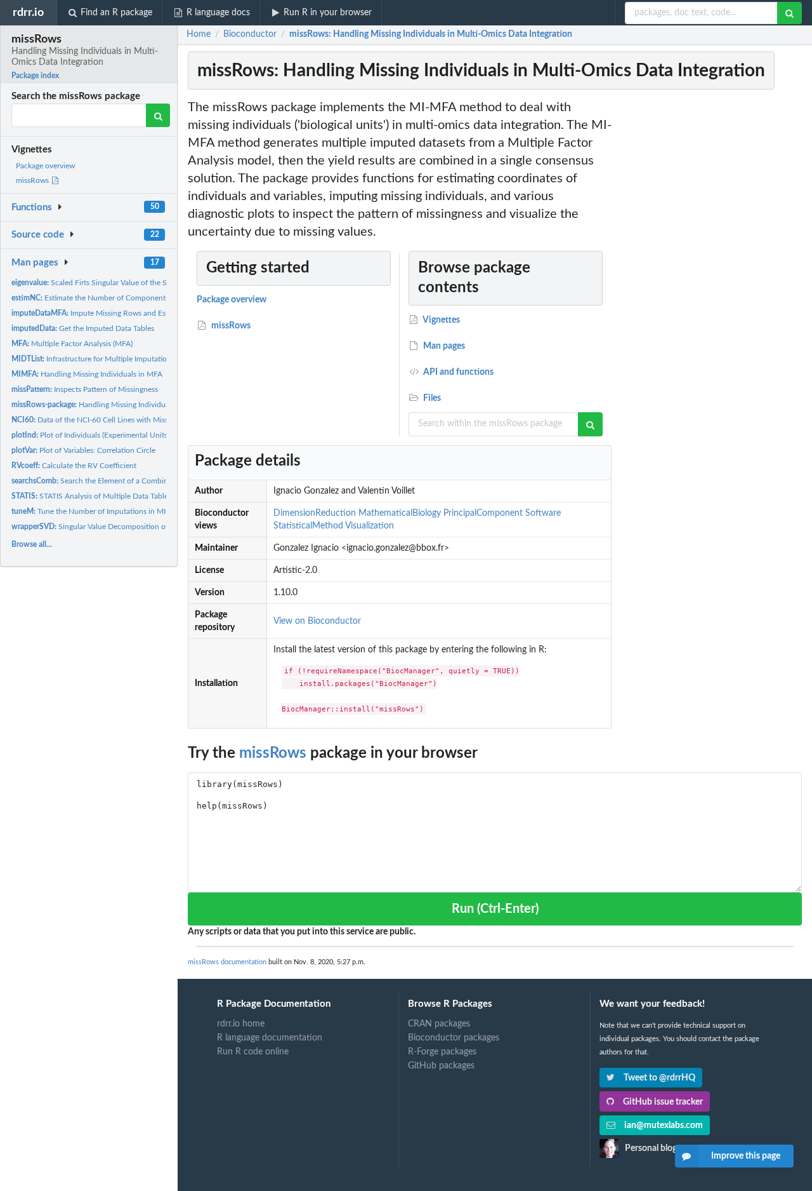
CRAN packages (439, 1023)
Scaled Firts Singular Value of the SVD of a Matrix (113, 282)
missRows (33, 180)
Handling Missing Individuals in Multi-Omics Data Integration (146, 404)
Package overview (45, 166)
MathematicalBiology (399, 513)
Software (543, 513)
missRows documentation (227, 962)
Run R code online (253, 1051)
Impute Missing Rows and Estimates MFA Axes (118, 313)
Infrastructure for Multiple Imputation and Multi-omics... (122, 359)
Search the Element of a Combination (98, 481)
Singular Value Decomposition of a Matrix (104, 526)
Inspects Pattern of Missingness (84, 389)
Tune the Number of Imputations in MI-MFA (97, 511)
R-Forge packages (442, 1051)
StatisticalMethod (308, 525)
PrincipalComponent (483, 513)
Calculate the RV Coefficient (73, 465)
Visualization (369, 525)
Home (199, 34)
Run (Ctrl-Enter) (495, 909)
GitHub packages (441, 1065)
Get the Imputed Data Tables (82, 328)
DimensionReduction (314, 513)
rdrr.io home (241, 1023)
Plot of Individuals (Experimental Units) (90, 435)
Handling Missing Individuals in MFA (86, 374)
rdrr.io (28, 12)
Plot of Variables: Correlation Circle (83, 450)
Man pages (34, 262)
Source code (37, 234)
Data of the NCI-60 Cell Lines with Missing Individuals (113, 420)
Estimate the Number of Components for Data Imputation (124, 298)
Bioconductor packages (453, 1037)
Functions (31, 207)
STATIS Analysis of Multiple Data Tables (91, 496)
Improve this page (745, 1156)
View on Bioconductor (317, 621)
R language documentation (269, 1037)
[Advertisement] (709, 289)
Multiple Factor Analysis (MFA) (72, 343)
